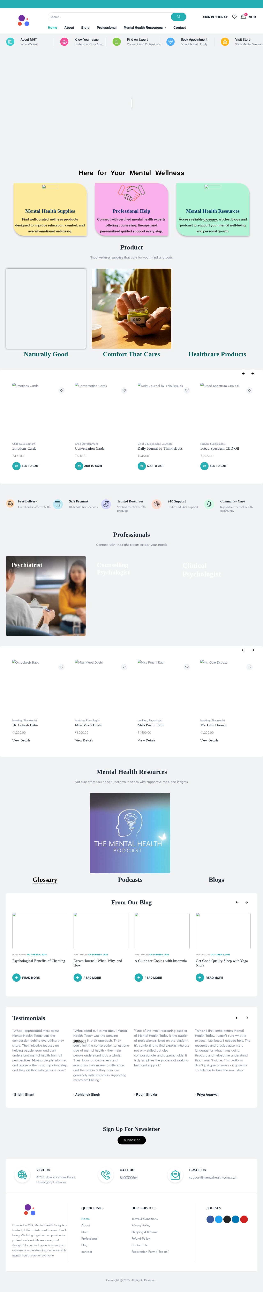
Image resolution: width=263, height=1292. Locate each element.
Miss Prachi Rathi (151, 725)
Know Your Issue (87, 40)
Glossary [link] (45, 879)
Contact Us (139, 1245)
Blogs (216, 879)
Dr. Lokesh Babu (25, 725)
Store (84, 1232)
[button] (132, 1140)
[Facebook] (212, 4)
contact (86, 1252)
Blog (84, 1245)
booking (17, 720)
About (85, 1225)
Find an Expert (137, 40)
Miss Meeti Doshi (88, 725)
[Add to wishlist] (61, 390)
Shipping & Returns (144, 1232)
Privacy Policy (141, 1225)
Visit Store (242, 40)
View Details (21, 740)
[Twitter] (222, 4)
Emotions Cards (24, 448)
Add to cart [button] (31, 466)
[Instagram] (232, 4)
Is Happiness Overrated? (214, 961)
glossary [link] (210, 219)
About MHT (29, 40)
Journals (167, 444)
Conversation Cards (89, 448)
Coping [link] (97, 961)
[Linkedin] (253, 4)
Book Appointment (194, 40)
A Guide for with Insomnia (100, 961)
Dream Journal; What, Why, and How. (37, 963)
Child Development (23, 444)
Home (85, 1219)
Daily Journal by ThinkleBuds (160, 448)
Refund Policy (141, 1238)
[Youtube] (242, 4)
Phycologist (30, 720)
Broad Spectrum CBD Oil (219, 448)
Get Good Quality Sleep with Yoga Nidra (161, 963)
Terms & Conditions (145, 1219)
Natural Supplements (213, 444)
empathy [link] (79, 1041)
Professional (89, 1238)
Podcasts (130, 879)
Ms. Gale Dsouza (213, 725)
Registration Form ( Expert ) (150, 1252)
